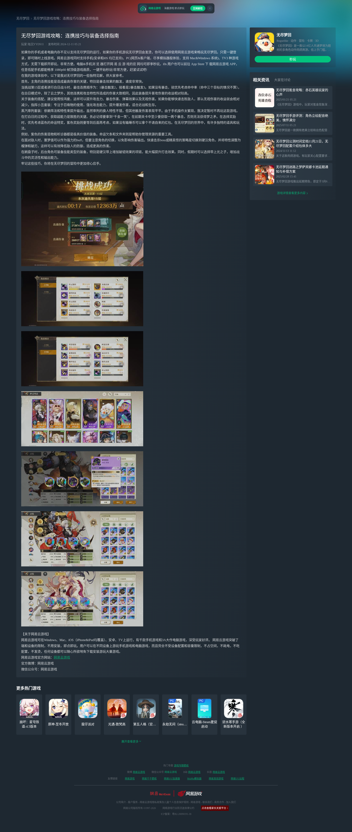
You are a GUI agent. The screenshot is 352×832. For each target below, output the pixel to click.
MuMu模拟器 (194, 778)
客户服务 (133, 802)
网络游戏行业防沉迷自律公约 (178, 808)
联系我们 (207, 802)
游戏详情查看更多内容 (291, 193)
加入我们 (231, 802)
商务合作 (219, 802)
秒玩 (292, 59)
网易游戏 (130, 778)
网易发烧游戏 (216, 778)
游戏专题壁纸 (181, 765)
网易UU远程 (237, 778)
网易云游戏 (62, 657)
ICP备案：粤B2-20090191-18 (176, 814)
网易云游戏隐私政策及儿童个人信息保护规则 (164, 802)
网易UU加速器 (172, 778)
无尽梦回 (22, 18)
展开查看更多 (130, 741)
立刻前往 (198, 8)
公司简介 (121, 802)
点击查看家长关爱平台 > (215, 808)
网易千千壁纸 (149, 778)
